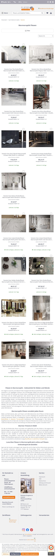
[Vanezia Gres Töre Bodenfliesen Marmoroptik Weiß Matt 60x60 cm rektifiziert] (13, 54)
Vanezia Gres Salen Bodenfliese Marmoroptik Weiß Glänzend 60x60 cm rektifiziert (13, 112)
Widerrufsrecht (43, 485)
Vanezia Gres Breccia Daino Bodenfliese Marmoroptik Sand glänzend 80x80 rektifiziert (14, 323)
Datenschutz (42, 481)
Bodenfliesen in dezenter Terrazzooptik (12, 419)
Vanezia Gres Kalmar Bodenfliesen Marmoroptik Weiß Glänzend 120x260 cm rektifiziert (13, 196)
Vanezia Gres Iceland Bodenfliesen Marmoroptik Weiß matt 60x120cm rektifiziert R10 (41, 238)
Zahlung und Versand (45, 483)
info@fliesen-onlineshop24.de (9, 488)
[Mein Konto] (51, 13)
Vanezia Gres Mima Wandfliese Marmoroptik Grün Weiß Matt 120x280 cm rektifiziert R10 (41, 112)
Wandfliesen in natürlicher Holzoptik (34, 439)
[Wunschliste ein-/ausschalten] (23, 45)
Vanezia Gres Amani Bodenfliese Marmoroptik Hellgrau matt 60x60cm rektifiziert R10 (41, 365)
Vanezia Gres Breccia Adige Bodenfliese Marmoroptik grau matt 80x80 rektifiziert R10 (41, 323)
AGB (40, 479)
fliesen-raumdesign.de (8, 507)
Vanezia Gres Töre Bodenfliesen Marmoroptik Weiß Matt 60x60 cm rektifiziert (14, 69)
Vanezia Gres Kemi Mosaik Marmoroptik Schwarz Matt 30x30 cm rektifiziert (14, 154)
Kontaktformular (8, 497)
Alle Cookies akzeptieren (30, 554)
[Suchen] (42, 13)
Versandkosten (28, 534)
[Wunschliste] (47, 13)
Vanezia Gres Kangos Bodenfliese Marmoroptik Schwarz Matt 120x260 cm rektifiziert (41, 154)
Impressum (42, 477)
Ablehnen (6, 554)
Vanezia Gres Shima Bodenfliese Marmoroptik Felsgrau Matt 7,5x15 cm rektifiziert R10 (41, 69)
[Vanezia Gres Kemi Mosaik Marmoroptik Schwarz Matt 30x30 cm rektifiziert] (13, 139)
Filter (28, 30)
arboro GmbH (30, 539)
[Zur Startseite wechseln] (27, 8)
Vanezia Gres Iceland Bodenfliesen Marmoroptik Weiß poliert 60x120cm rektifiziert (14, 238)
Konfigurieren (15, 554)
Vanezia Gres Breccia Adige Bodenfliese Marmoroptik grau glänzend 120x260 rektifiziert (14, 365)
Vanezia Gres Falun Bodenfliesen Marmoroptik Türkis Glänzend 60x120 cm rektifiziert (41, 281)
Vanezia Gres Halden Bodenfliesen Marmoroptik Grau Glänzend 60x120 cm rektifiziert (14, 281)
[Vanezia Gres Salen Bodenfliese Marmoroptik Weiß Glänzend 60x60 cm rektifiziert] (13, 96)
